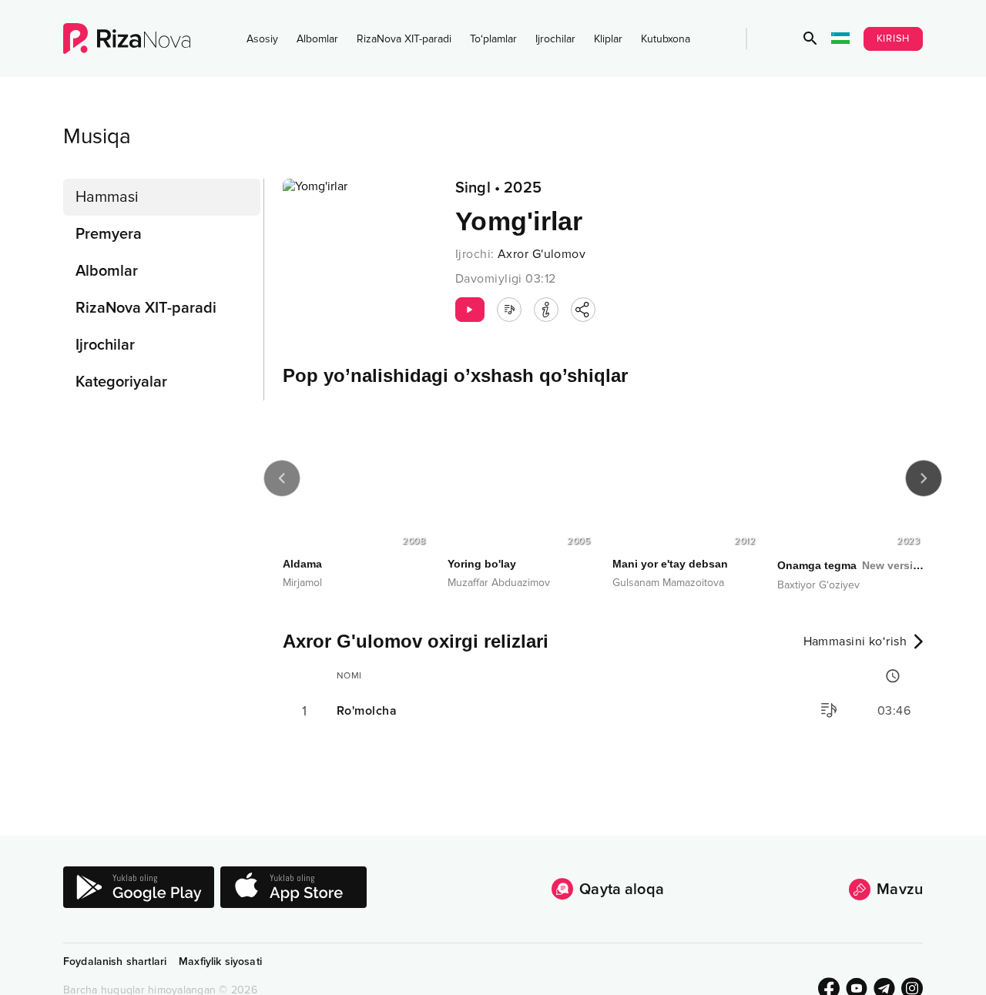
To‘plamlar (493, 38)
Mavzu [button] (900, 889)
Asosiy (262, 38)
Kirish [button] (894, 38)
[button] (810, 38)
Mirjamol (302, 582)
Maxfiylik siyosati (220, 961)
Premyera (108, 234)
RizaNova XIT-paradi (404, 38)
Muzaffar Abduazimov (499, 582)
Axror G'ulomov (541, 254)
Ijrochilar (555, 38)
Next (923, 478)
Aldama (302, 564)
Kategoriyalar (121, 382)
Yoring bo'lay (482, 564)
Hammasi (107, 197)
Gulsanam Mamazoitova (668, 582)
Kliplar (608, 38)
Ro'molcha (367, 711)
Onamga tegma (850, 565)
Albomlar (317, 38)
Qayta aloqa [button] (621, 889)
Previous (281, 478)
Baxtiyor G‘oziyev (818, 584)
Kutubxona (665, 38)
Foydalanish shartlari (114, 961)
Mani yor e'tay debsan (670, 564)
